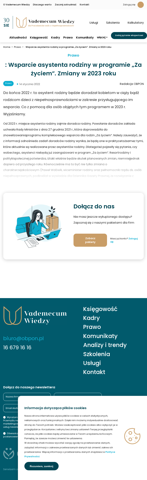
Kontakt (84, 5)
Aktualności (18, 37)
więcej (101, 37)
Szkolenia (96, 354)
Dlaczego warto (42, 5)
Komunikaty (85, 37)
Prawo (68, 37)
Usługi (92, 363)
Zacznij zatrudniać (66, 5)
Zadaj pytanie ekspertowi (129, 35)
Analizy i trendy (105, 345)
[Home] (4, 37)
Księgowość (39, 37)
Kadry (55, 37)
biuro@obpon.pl (23, 338)
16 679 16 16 (17, 347)
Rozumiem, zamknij (41, 466)
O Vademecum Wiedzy (16, 5)
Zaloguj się (129, 4)
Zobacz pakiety (90, 240)
